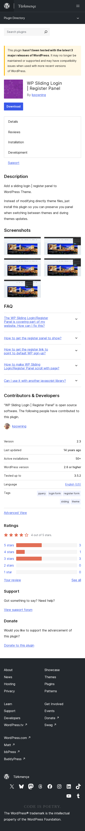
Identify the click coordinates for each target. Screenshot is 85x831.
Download (14, 106)
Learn (8, 704)
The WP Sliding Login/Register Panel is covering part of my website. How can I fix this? (26, 321)
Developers (12, 718)
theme (75, 501)
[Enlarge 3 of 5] (36, 263)
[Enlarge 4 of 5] (76, 263)
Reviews (14, 132)
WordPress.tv (15, 725)
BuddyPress (15, 759)
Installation (16, 142)
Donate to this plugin (19, 645)
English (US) (73, 484)
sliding (65, 501)
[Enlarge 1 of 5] (36, 242)
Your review (12, 580)
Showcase (52, 670)
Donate (51, 718)
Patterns (50, 691)
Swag (50, 725)
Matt (9, 745)
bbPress (12, 752)
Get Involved (53, 704)
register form (71, 493)
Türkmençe (21, 777)
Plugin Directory (14, 18)
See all (76, 580)
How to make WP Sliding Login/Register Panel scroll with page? (31, 366)
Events (49, 711)
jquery (42, 493)
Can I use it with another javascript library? (35, 381)
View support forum (18, 610)
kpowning (39, 95)
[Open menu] (78, 6)
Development (17, 152)
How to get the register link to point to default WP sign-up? (26, 351)
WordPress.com (17, 738)
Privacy (9, 691)
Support (13, 163)
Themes (50, 677)
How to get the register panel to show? (32, 338)
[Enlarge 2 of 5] (76, 242)
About (8, 670)
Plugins (49, 684)
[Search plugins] (46, 32)
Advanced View (15, 513)
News (8, 677)
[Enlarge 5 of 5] (36, 285)
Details (13, 122)
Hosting (9, 684)
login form (55, 493)
